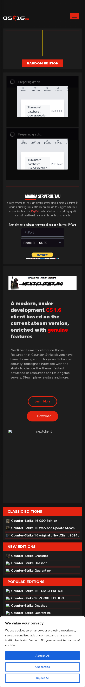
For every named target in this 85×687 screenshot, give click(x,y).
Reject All (42, 678)
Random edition (42, 63)
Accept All (42, 655)
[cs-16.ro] (16, 17)
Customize (42, 667)
